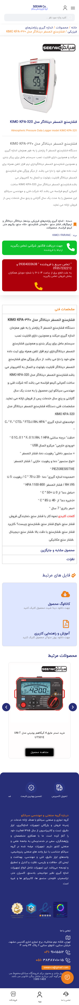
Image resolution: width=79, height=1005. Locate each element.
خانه (74, 28)
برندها (27, 221)
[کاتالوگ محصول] (65, 594)
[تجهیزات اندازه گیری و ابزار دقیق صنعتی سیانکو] (39, 8)
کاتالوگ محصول (59, 604)
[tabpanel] (39, 430)
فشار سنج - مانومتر (50, 224)
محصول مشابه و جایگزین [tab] (58, 550)
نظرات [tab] (71, 559)
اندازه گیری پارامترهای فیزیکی (47, 221)
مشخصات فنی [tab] (65, 309)
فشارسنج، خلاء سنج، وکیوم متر (20, 224)
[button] (6, 707)
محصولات (62, 28)
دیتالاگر (18, 221)
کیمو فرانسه (65, 228)
